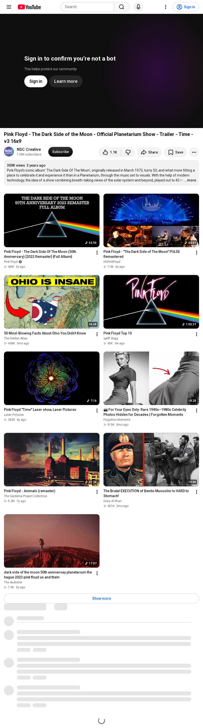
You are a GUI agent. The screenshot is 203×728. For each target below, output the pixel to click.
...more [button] (190, 180)
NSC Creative (29, 149)
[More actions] (194, 152)
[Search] (121, 7)
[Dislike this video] (128, 152)
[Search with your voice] (138, 7)
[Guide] (9, 7)
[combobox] (89, 7)
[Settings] (166, 7)
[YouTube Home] (29, 7)
